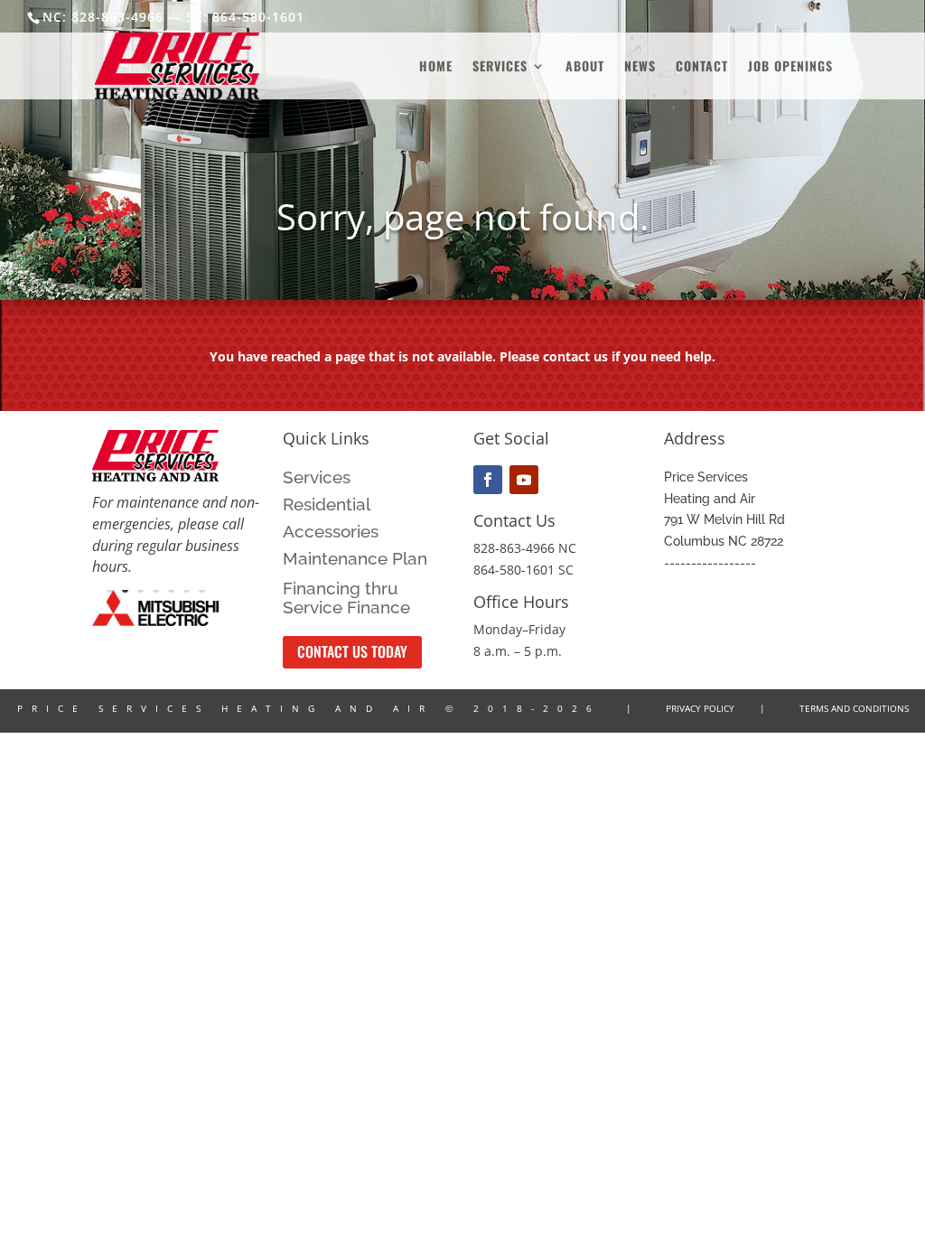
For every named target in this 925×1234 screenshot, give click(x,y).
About (584, 67)
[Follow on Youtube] (523, 479)
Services (500, 67)
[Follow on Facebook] (487, 479)
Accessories (330, 533)
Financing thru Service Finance (346, 598)
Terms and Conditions (854, 708)
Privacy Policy (700, 708)
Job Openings (790, 67)
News (640, 67)
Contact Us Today (352, 651)
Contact (702, 67)
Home (436, 67)
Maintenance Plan (355, 560)
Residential (326, 506)
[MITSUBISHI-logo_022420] (155, 621)
